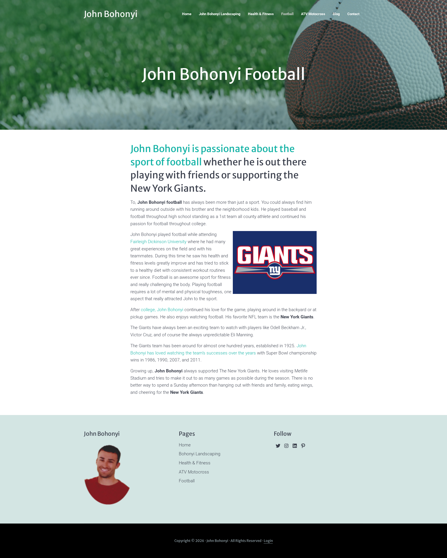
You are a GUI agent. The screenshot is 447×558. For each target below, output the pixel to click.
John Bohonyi (111, 14)
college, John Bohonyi (162, 309)
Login (268, 541)
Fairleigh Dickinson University (158, 241)
